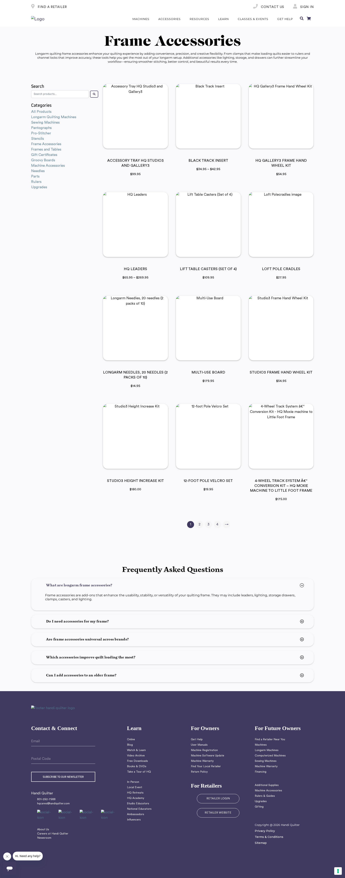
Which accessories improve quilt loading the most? (90, 657)
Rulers (36, 182)
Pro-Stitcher (41, 133)
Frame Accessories (46, 144)
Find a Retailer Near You (270, 739)
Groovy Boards (43, 160)
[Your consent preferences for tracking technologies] (338, 871)
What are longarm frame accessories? (79, 585)
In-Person (133, 782)
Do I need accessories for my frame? (77, 621)
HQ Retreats (135, 792)
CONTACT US (272, 7)
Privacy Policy (265, 831)
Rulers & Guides (265, 796)
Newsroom (44, 837)
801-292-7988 (46, 799)
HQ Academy (135, 798)
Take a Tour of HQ (139, 771)
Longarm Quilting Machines (53, 117)
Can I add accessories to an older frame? (81, 675)
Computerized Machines (270, 755)
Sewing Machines (45, 123)
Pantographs (41, 128)
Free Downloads (137, 761)
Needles (38, 171)
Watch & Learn (136, 750)
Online (131, 739)
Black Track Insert (208, 161)
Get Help (197, 739)
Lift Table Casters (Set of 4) (208, 269)
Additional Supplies (267, 785)
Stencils (37, 139)
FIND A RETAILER (52, 7)
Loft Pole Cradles (281, 269)
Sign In (306, 7)
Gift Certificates (44, 155)
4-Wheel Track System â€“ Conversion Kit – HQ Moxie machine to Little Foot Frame (281, 486)
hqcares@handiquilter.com (53, 803)
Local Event (134, 787)
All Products (41, 112)
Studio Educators (138, 803)
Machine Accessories (48, 166)
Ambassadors (135, 814)
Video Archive (136, 755)
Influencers (134, 819)
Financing (260, 771)
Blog (130, 744)
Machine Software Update (207, 755)
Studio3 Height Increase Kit (135, 481)
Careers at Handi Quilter (52, 833)
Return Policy (199, 771)
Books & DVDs (136, 766)
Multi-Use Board (208, 373)
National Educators (139, 809)
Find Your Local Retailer (206, 766)
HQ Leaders (135, 269)
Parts (35, 176)
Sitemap (261, 843)
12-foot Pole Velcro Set (208, 481)
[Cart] (309, 19)
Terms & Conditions (269, 837)
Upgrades (39, 187)
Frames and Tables (46, 150)
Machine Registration (204, 750)
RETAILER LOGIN (218, 798)
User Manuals (199, 744)
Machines (261, 744)
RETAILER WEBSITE (218, 812)
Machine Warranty (202, 761)
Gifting (259, 806)
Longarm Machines (267, 750)
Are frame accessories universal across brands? (87, 639)
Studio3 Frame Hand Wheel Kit (281, 373)
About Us (43, 829)
